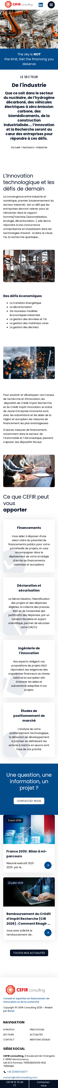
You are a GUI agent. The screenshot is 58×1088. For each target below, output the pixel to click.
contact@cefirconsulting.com (20, 1077)
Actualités (36, 1034)
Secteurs (28, 147)
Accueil (15, 147)
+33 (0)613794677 (17, 1071)
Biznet (11, 1011)
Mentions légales (40, 1039)
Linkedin (41, 5)
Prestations (37, 1029)
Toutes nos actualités (29, 953)
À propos (8, 1029)
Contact (9, 1039)
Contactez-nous (29, 801)
